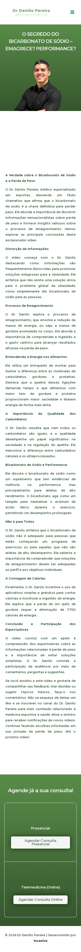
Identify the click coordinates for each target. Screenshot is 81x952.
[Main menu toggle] (72, 12)
